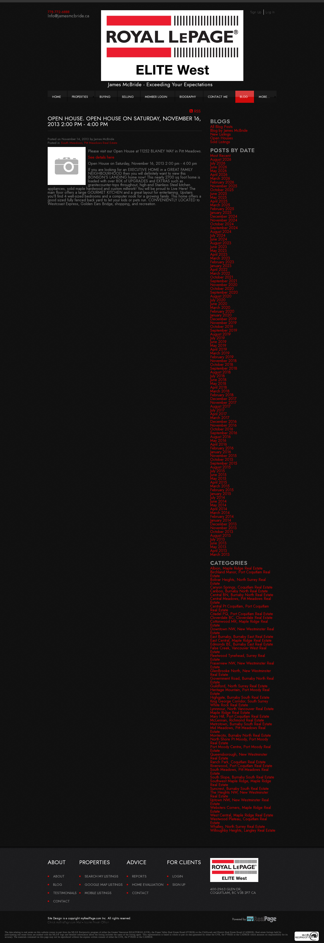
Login (177, 876)
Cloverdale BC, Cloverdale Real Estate (241, 617)
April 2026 (218, 174)
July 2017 (217, 410)
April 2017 (218, 414)
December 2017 (223, 398)
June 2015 (218, 474)
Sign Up (255, 12)
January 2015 (220, 493)
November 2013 (223, 528)
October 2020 (222, 288)
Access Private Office (96, 922)
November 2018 (223, 360)
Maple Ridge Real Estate (230, 712)
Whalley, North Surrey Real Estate (237, 826)
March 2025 (220, 205)
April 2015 (218, 482)
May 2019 (218, 345)
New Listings (220, 134)
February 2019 (222, 357)
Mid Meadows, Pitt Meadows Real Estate (237, 729)
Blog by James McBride (229, 130)
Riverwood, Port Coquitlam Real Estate (241, 766)
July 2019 (217, 338)
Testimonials (65, 892)
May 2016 (218, 440)
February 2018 (222, 395)
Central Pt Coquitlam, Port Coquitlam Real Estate (239, 608)
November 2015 (223, 455)
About (59, 876)
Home (56, 96)
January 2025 (220, 212)
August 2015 (220, 467)
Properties (80, 96)
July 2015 (217, 471)
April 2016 (218, 444)
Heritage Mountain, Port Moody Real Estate (239, 691)
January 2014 (220, 520)
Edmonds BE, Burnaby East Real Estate (241, 644)
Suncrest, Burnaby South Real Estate (239, 788)
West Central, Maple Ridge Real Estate (241, 815)
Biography (188, 96)
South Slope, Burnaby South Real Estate (242, 777)
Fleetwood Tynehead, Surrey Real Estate (237, 657)
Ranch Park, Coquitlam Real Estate (238, 762)
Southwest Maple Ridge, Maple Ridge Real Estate (240, 782)
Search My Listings (101, 876)
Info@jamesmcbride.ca (68, 16)
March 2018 (220, 391)
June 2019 (218, 341)
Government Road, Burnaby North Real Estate (242, 680)
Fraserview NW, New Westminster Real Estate (242, 665)
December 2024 (223, 216)
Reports (139, 876)
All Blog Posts (221, 126)
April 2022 (218, 269)
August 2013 (220, 535)
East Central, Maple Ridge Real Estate (241, 640)
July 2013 (217, 539)
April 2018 (218, 387)
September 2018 (223, 368)
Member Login (156, 96)
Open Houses (221, 138)
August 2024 (220, 231)
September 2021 (223, 281)
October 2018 (221, 364)
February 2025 (222, 209)
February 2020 (222, 311)
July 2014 (217, 497)
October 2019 (221, 326)
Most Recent (220, 155)
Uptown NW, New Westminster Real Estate (239, 801)
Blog (244, 96)
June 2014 (218, 501)
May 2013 (218, 547)
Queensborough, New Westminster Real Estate (238, 756)
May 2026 (218, 171)
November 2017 (223, 402)
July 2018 (217, 376)
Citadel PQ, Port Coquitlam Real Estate (241, 614)
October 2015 (221, 459)
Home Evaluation (147, 884)
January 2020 (221, 315)
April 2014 (218, 509)
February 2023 (222, 262)
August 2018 (220, 372)
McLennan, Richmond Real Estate (237, 720)
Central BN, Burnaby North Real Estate (241, 595)
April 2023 (218, 254)
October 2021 (221, 277)
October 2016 (221, 429)
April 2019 (218, 349)
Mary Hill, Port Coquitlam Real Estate (239, 716)
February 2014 (222, 516)
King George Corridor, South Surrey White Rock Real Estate (239, 703)
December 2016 (223, 421)
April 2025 (218, 201)
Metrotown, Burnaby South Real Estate (241, 724)
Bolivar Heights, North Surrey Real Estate (238, 581)
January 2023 (220, 266)
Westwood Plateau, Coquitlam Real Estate (238, 820)
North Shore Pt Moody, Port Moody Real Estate (239, 741)
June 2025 (218, 193)
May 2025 (218, 197)
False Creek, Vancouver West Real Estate (238, 650)
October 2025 (222, 190)
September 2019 (223, 330)
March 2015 (220, 486)
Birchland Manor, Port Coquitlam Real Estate (240, 574)
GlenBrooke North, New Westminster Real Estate (240, 672)
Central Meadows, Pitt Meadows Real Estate (240, 600)
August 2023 (220, 243)
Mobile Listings (98, 892)
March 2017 (219, 417)
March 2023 (220, 258)
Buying (105, 96)
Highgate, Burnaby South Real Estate (239, 697)
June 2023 (218, 247)
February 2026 (222, 182)
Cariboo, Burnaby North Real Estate (239, 591)
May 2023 (218, 250)
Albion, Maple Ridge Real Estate (236, 568)
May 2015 (218, 478)
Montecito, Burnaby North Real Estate (240, 735)
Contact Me (218, 96)
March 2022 (220, 273)
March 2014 (220, 512)
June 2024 (218, 239)
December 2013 (223, 524)
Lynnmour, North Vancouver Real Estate (242, 709)
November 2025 (223, 186)
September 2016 (223, 433)
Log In (270, 12)
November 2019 (223, 322)
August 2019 (220, 334)
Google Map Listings (104, 884)
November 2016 (223, 425)
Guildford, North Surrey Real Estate (239, 686)
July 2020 (218, 300)
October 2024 (222, 224)
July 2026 (217, 163)
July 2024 (217, 235)
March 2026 (220, 178)
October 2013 (221, 531)
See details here (101, 157)
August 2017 (220, 406)
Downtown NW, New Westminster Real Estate (242, 631)
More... (264, 96)
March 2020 (220, 307)
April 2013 (218, 550)
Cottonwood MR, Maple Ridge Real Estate (239, 623)
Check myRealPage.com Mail (64, 922)
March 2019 (220, 353)
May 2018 (218, 383)
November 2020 (223, 285)
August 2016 (220, 436)
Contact (61, 901)
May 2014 (218, 505)
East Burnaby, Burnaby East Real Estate (241, 636)
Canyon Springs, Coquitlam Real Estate (241, 587)
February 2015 (222, 490)
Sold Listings (220, 142)
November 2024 (223, 220)
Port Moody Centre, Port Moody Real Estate (240, 748)
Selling (128, 96)
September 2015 (223, 463)
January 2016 (220, 452)
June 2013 (218, 543)
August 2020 (220, 296)
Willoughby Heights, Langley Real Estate (242, 830)
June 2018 (218, 379)
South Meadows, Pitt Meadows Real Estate (89, 143)
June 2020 (218, 303)
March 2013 (220, 554)
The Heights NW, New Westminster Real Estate (239, 794)
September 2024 (224, 228)
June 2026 (218, 167)
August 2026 (220, 159)
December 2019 (223, 319)
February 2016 (222, 448)
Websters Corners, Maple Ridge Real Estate (240, 809)
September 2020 (224, 292)
